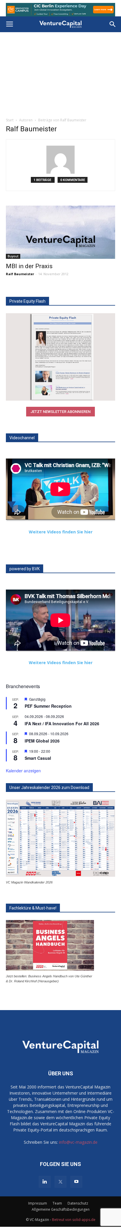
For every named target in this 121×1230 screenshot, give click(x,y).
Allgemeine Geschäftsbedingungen (61, 1209)
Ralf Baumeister (20, 274)
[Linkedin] (45, 1182)
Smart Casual (38, 758)
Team (57, 1203)
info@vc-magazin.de (78, 1142)
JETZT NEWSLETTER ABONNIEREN (60, 411)
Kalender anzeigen (23, 771)
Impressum (37, 1203)
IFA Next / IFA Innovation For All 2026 (62, 723)
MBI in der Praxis (29, 266)
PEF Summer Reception (48, 706)
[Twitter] (60, 1182)
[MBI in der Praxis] (60, 232)
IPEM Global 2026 (42, 741)
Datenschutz (78, 1203)
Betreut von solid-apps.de (73, 1219)
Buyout (13, 256)
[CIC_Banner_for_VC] (60, 9)
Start (10, 120)
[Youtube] (76, 1182)
